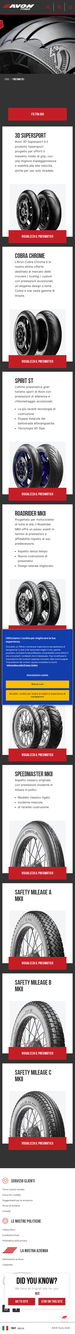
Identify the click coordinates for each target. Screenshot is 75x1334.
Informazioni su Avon (12, 1259)
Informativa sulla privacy (14, 1240)
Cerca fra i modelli (11, 1195)
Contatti (6, 1211)
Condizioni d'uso (10, 1235)
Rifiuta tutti (37, 684)
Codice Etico (8, 1229)
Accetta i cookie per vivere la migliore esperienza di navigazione (37, 695)
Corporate (7, 1264)
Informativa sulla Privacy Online (22, 665)
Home (7, 79)
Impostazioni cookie (37, 675)
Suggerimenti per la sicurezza (17, 1200)
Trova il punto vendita (13, 1189)
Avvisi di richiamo (11, 1205)
